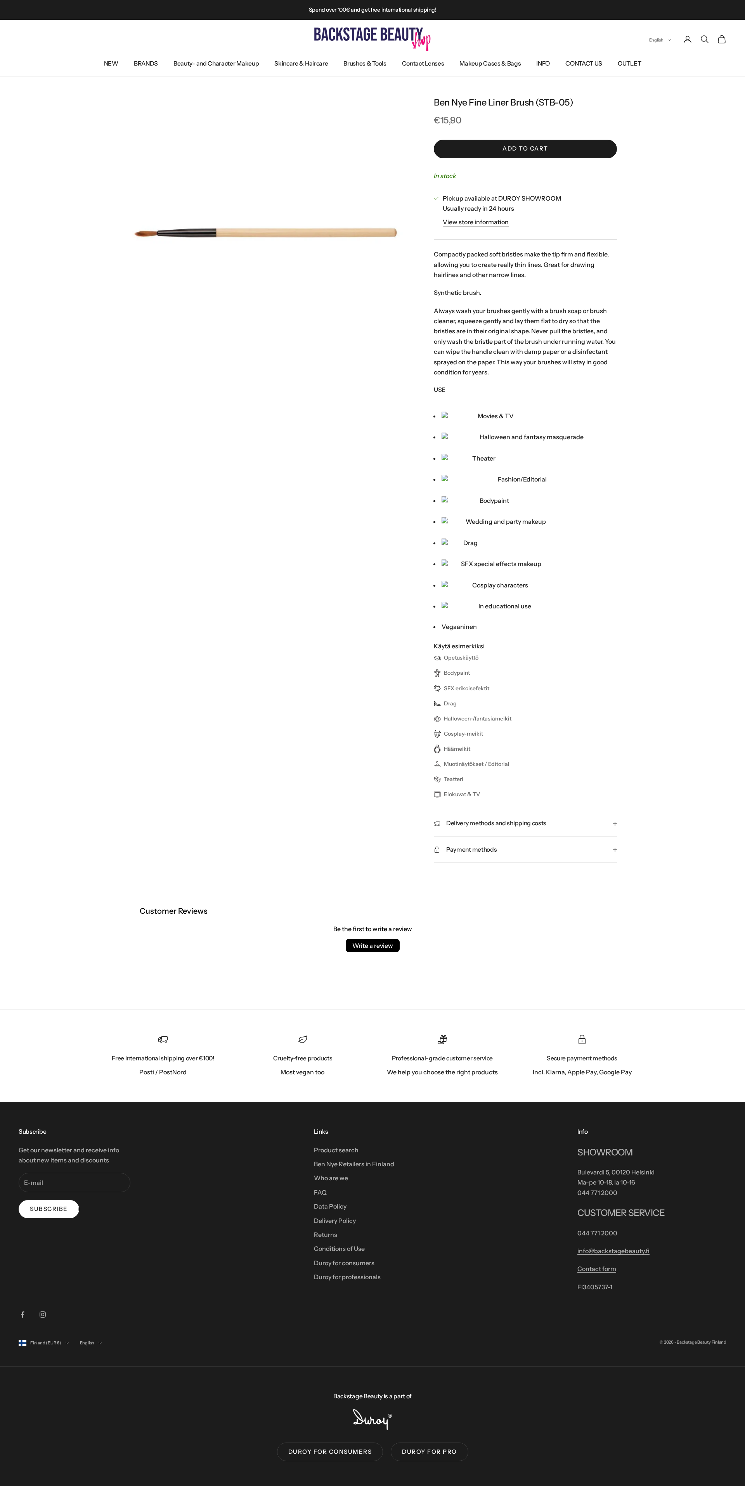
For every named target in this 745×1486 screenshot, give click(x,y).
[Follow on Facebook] (22, 1314)
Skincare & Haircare (301, 63)
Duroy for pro (429, 1451)
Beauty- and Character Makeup (216, 63)
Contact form (596, 1269)
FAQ (320, 1192)
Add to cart (525, 148)
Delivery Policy (335, 1220)
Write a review (372, 945)
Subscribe (49, 1208)
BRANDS (146, 63)
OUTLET (629, 63)
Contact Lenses (423, 63)
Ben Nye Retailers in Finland (354, 1164)
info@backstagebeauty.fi (613, 1251)
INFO (543, 63)
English (656, 40)
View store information (476, 222)
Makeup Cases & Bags (490, 63)
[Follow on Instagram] (43, 1314)
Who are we (331, 1178)
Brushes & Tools (364, 63)
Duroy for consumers (344, 1263)
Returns (325, 1234)
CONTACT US (583, 63)
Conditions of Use (339, 1248)
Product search (336, 1150)
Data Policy (330, 1206)
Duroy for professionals (347, 1277)
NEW (111, 63)
